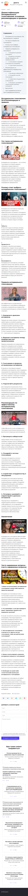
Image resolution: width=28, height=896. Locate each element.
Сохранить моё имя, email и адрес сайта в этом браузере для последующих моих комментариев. (14, 734)
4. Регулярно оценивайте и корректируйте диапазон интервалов (14, 84)
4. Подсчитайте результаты (15, 65)
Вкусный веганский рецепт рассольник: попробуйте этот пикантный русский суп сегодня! (14, 825)
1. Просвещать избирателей (15, 73)
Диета (16, 3)
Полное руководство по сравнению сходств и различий (14, 754)
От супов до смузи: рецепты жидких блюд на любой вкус (14, 858)
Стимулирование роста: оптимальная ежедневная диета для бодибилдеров (14, 788)
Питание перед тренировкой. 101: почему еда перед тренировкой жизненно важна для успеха (13, 809)
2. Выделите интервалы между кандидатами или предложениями (13, 58)
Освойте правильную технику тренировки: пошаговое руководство (12, 773)
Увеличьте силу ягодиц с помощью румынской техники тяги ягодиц (14, 874)
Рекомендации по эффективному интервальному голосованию (12, 69)
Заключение (9, 88)
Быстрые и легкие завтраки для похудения (14, 842)
